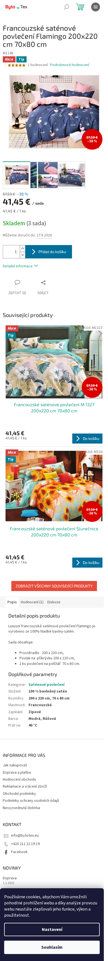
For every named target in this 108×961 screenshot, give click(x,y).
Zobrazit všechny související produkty (54, 586)
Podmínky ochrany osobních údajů (31, 800)
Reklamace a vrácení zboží (25, 786)
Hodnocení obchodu (19, 779)
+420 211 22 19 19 (25, 844)
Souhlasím (52, 947)
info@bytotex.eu (25, 835)
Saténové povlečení (47, 685)
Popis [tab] (12, 602)
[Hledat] (66, 7)
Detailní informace (18, 266)
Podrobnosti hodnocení (69, 65)
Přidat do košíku (52, 251)
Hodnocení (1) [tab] (32, 602)
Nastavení (52, 929)
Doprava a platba (17, 772)
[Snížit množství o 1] (22, 255)
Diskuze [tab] (53, 602)
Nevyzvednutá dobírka (21, 808)
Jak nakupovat (15, 765)
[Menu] (95, 7)
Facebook (19, 852)
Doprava (10, 878)
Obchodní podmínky (19, 794)
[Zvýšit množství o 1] (22, 248)
